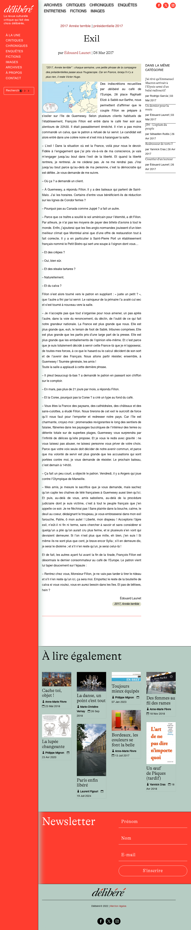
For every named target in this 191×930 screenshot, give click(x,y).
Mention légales (118, 906)
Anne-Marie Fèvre (56, 702)
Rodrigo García (159, 96)
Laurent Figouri (89, 791)
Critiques (14, 41)
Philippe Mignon (124, 697)
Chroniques (17, 46)
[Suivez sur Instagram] (173, 5)
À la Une (13, 36)
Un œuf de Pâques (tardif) (156, 773)
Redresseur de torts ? (159, 143)
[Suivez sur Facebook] (159, 5)
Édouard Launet (77, 53)
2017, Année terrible (126, 604)
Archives (14, 68)
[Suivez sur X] (166, 5)
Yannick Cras (158, 149)
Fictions (13, 57)
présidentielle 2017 (108, 26)
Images (12, 62)
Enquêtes (14, 52)
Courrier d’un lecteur (159, 159)
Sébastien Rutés (159, 134)
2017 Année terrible (75, 26)
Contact (13, 79)
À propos (14, 73)
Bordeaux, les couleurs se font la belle (125, 740)
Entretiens (55, 11)
